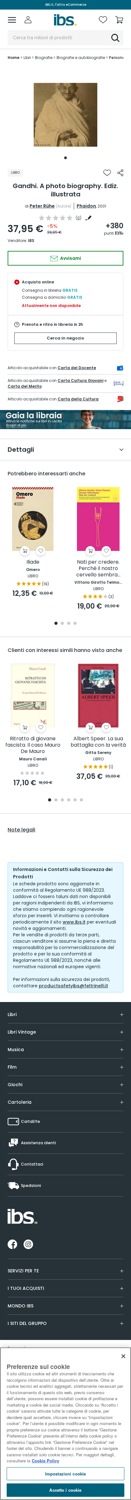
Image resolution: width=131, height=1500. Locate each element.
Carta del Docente (77, 367)
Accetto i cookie (65, 1490)
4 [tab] (75, 624)
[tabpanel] (65, 115)
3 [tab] (68, 624)
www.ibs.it (74, 922)
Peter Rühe (42, 206)
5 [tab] (75, 800)
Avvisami (70, 258)
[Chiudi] (123, 1356)
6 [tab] (81, 800)
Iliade (32, 562)
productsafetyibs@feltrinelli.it (73, 986)
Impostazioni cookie (65, 1474)
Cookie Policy (45, 1461)
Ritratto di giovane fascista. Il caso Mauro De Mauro (32, 745)
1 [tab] (65, 158)
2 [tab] (62, 624)
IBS (31, 240)
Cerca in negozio (65, 338)
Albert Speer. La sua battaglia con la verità (98, 742)
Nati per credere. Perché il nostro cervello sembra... (98, 568)
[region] (65, 1423)
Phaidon (86, 206)
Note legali (21, 829)
